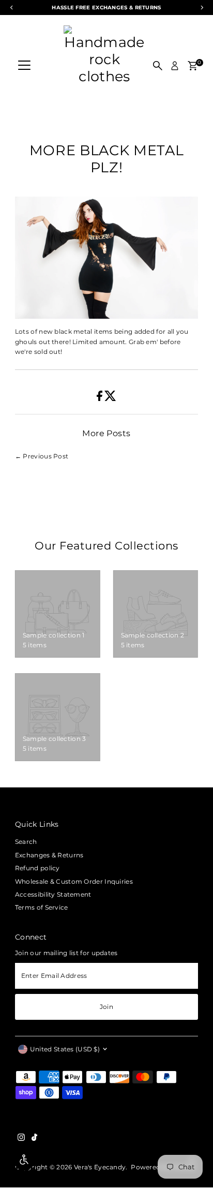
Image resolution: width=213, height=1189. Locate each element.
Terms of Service (41, 907)
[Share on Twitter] (110, 399)
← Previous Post (41, 456)
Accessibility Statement (53, 894)
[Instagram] (21, 1138)
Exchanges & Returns (49, 855)
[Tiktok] (34, 1138)
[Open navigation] (24, 66)
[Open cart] (192, 65)
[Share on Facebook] (100, 399)
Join (106, 1006)
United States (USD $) (65, 1049)
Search (26, 841)
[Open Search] (157, 65)
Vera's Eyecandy (100, 1167)
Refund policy (37, 868)
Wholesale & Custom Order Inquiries (74, 881)
